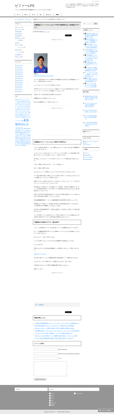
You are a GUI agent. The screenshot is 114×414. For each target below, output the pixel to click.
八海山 (21, 120)
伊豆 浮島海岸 (19, 115)
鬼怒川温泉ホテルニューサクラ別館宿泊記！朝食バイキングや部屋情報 (91, 51)
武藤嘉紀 (41, 304)
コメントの (89, 157)
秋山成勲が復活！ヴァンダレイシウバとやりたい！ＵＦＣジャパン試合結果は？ (57, 330)
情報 (19, 40)
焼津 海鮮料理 (19, 138)
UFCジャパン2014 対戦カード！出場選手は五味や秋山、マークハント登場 (56, 335)
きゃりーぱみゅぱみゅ (22, 101)
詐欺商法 (27, 143)
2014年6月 (19, 91)
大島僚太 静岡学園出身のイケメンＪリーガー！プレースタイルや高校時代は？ (57, 323)
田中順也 (17, 142)
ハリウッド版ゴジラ (19, 114)
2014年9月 (19, 84)
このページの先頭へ (106, 410)
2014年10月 (20, 82)
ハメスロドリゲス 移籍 (24, 112)
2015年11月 (20, 74)
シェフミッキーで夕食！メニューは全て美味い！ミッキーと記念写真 (90, 85)
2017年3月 (19, 65)
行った (33, 14)
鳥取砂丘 (24, 145)
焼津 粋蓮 (26, 138)
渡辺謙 (29, 135)
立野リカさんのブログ (40, 254)
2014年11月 (20, 80)
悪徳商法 (27, 130)
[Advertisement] (57, 46)
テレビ (20, 52)
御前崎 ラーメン (21, 130)
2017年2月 (19, 67)
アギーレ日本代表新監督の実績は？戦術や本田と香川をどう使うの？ (54, 338)
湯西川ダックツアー (19, 137)
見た (41, 14)
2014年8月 (19, 87)
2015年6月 (19, 78)
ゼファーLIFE (25, 6)
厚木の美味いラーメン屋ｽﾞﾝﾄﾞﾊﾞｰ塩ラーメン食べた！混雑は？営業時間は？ (91, 46)
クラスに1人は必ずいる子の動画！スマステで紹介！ (91, 111)
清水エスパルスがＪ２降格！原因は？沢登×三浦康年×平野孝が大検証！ (55, 328)
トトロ (19, 110)
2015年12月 (20, 72)
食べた (26, 14)
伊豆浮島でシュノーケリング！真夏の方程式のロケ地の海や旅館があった (91, 80)
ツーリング (21, 47)
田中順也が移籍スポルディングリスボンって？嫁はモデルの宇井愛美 (54, 325)
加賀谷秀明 (26, 128)
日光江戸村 (20, 132)
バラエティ (19, 29)
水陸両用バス (22, 133)
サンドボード (27, 107)
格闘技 (57, 14)
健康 (18, 31)
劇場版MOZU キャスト (22, 124)
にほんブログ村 (86, 144)
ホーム (18, 14)
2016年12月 (20, 69)
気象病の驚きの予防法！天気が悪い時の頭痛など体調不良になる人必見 (91, 98)
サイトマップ (79, 393)
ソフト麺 (17, 109)
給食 (24, 143)
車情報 (18, 54)
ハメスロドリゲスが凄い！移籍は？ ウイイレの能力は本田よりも (53, 333)
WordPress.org (88, 159)
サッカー (19, 27)
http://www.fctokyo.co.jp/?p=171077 (44, 75)
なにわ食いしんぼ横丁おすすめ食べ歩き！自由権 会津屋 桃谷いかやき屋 (91, 69)
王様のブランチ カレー (25, 140)
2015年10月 (20, 76)
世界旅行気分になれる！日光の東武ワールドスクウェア (91, 63)
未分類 (18, 33)
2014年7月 (19, 89)
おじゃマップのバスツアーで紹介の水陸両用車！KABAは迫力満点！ (91, 105)
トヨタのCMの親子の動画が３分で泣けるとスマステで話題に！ (91, 124)
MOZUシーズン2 (19, 99)
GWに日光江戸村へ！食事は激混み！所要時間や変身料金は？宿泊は (91, 35)
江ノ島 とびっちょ (22, 135)
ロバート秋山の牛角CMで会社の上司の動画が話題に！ (91, 117)
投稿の (87, 155)
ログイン (87, 153)
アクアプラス (22, 102)
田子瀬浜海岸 (22, 142)
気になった (48, 14)
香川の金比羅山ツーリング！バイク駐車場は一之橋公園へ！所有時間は (91, 40)
